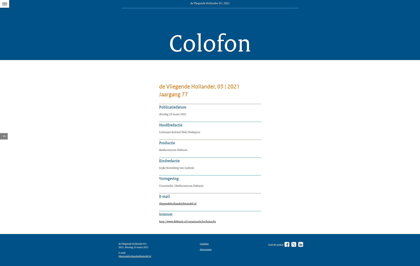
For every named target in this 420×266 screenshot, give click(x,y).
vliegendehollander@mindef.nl (177, 203)
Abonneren (206, 249)
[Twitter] (294, 244)
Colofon (204, 243)
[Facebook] (287, 244)
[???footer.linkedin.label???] (300, 244)
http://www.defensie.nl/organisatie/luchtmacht (187, 221)
